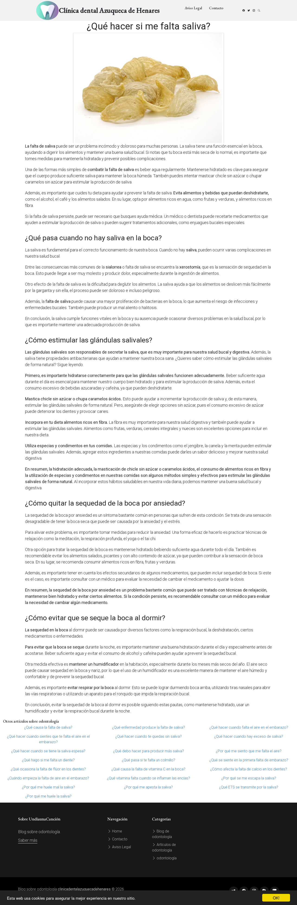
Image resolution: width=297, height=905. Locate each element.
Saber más (27, 840)
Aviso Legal (193, 8)
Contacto (216, 8)
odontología (166, 858)
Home (116, 831)
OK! (276, 898)
